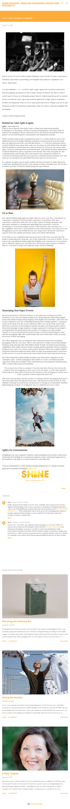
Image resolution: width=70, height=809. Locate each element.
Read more (64, 641)
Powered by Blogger (36, 804)
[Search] (62, 3)
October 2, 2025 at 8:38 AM (21, 522)
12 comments (12, 641)
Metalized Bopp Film (53, 527)
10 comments (12, 717)
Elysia (9, 502)
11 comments (12, 793)
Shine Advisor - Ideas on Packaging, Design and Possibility (30, 4)
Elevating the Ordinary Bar (16, 621)
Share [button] (64, 488)
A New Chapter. (10, 773)
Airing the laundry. (12, 697)
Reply (10, 518)
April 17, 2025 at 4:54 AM (20, 502)
